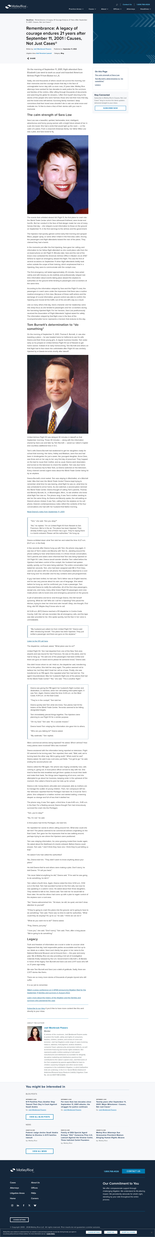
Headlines (144, 9)
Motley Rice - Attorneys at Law (16, 6)
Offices (116, 9)
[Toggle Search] (117, 5)
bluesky (35, 1205)
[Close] (151, 1232)
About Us (35, 1182)
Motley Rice (22, 1171)
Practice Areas (75, 9)
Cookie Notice (50, 1234)
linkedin (18, 1205)
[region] (77, 1233)
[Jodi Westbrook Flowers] (34, 1033)
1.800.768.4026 (143, 4)
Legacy (98, 85)
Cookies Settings (19, 1220)
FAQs (33, 1193)
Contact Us (127, 4)
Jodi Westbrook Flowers (42, 49)
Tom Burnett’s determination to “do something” (109, 80)
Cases (91, 9)
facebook (23, 1205)
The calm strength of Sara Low (107, 75)
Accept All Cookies (128, 1232)
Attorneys (131, 9)
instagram (12, 1205)
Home (13, 1198)
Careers (34, 1198)
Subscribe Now (110, 108)
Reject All (110, 1232)
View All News (39, 1151)
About (103, 9)
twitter (29, 1205)
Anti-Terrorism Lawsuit (44, 53)
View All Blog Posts (39, 1117)
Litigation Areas (17, 1193)
